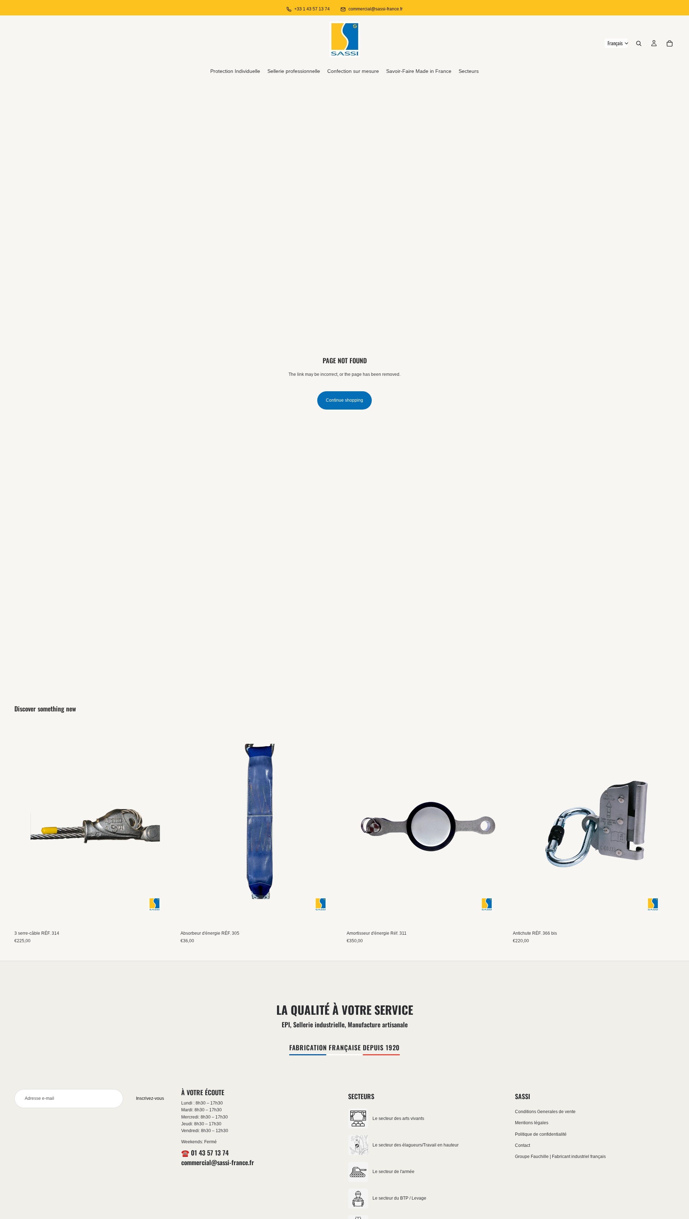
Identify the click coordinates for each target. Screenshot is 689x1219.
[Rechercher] (639, 43)
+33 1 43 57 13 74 (312, 8)
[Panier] (670, 43)
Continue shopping (344, 400)
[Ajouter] (165, 916)
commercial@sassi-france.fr (375, 8)
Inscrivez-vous (150, 1098)
